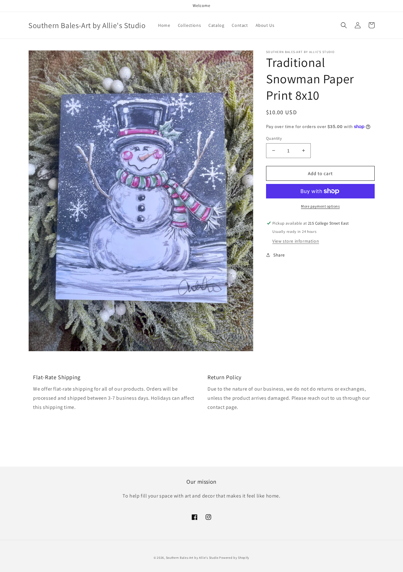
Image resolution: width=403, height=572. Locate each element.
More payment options (320, 206)
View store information (295, 241)
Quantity (274, 138)
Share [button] (279, 254)
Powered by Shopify (234, 558)
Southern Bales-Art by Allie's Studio (192, 558)
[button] (344, 25)
